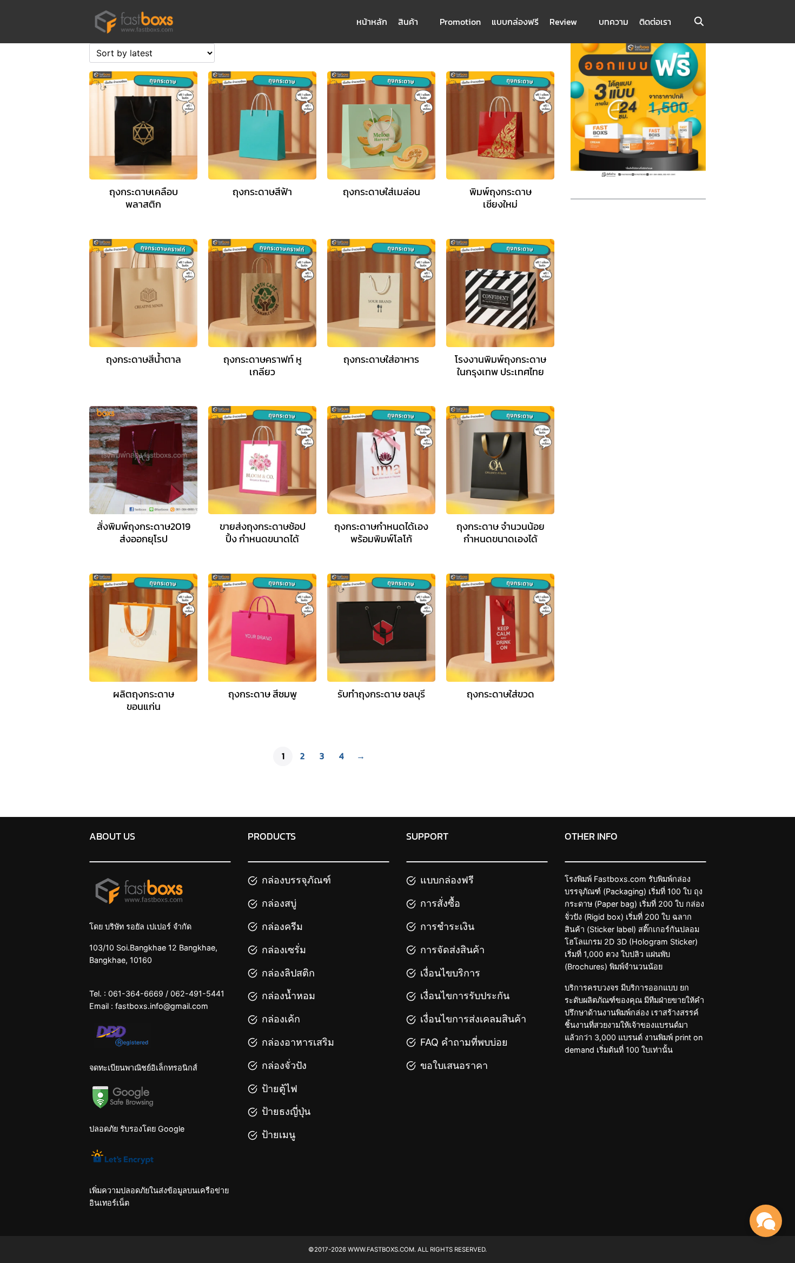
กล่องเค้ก (281, 1019)
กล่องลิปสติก (288, 973)
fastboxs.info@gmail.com (161, 1006)
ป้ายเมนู (278, 1134)
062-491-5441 (197, 993)
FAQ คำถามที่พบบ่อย (464, 1042)
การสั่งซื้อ (440, 903)
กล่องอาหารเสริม (298, 1042)
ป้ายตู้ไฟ (279, 1088)
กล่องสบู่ (279, 903)
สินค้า (408, 21)
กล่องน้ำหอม (288, 995)
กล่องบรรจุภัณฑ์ (296, 880)
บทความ (613, 21)
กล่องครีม (282, 926)
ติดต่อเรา (655, 21)
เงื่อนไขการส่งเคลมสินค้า (473, 1019)
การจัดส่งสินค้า (452, 949)
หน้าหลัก (371, 21)
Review (563, 21)
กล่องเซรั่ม (284, 949)
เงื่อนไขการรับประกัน (464, 995)
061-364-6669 (135, 993)
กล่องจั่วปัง (284, 1065)
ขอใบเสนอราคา (454, 1065)
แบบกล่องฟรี (515, 21)
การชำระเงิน (447, 926)
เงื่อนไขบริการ (450, 973)
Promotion (460, 21)
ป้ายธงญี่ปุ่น (286, 1111)
